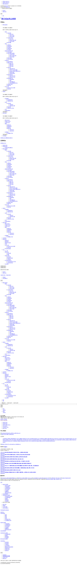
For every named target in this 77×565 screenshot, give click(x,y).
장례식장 (7, 550)
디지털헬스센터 (8, 520)
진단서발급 (9, 170)
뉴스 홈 (6, 250)
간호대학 (7, 544)
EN (3, 15)
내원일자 (9, 163)
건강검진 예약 (10, 155)
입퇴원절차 (11, 197)
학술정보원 (7, 548)
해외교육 (9, 217)
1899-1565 (8, 7)
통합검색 (3, 402)
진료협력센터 (10, 210)
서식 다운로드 (10, 177)
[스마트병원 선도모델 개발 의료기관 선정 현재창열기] (41, 478)
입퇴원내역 (9, 166)
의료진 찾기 (5, 145)
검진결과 (9, 165)
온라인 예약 (11, 154)
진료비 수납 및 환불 (13, 188)
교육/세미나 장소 (10, 218)
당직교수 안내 (12, 195)
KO (3, 399)
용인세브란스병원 (4, 538)
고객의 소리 (7, 226)
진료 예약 (9, 151)
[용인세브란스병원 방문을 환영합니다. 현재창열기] (8, 478)
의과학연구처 (7, 519)
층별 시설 (11, 182)
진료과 (4, 277)
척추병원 (7, 499)
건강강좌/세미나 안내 (11, 261)
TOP (1, 482)
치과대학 (7, 543)
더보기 (4, 442)
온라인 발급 (11, 174)
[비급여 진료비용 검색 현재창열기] (66, 478)
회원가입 (4, 272)
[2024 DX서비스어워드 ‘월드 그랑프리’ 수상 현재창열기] (54, 479)
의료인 (4, 91)
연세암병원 (7, 486)
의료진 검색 (9, 402)
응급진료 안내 (12, 193)
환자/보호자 (5, 24)
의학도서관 (7, 549)
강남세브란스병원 (6, 495)
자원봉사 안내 (10, 236)
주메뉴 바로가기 (6, 2)
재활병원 (7, 491)
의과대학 (7, 542)
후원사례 (9, 365)
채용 (8, 254)
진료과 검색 (15, 402)
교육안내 (11, 215)
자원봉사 (7, 235)
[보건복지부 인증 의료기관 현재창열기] (55, 478)
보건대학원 (7, 545)
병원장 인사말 (8, 242)
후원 (6, 227)
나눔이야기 (11, 234)
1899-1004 (6, 5)
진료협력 (7, 209)
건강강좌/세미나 (8, 260)
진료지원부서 (7, 221)
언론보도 (9, 259)
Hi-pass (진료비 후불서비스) (14, 189)
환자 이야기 (7, 223)
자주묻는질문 (10, 202)
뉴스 (4, 249)
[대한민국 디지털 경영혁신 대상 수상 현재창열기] (24, 478)
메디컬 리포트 (10, 391)
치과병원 (7, 501)
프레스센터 (7, 255)
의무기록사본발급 (10, 171)
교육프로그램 (12, 216)
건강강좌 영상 (10, 262)
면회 (10, 198)
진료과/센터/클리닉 (9, 147)
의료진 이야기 (8, 224)
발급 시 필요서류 (12, 173)
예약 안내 (11, 152)
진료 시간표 (11, 153)
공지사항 (9, 253)
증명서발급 (9, 176)
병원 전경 (11, 183)
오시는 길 (7, 204)
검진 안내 (11, 157)
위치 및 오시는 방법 (11, 205)
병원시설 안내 (10, 180)
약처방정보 (9, 164)
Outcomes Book (8, 248)
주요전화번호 (10, 179)
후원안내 (9, 228)
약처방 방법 (11, 190)
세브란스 (2, 512)
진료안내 (9, 185)
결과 (6, 161)
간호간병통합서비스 (13, 201)
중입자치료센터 (8, 492)
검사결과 (9, 167)
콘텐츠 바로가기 (6, 1)
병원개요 (7, 241)
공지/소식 (7, 252)
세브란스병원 (5, 484)
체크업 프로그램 (12, 158)
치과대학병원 (5, 493)
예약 (6, 283)
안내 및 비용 (11, 172)
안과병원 (7, 490)
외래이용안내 (12, 186)
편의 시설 (11, 184)
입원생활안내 (12, 199)
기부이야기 (11, 233)
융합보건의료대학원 (9, 546)
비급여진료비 (12, 191)
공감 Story (5, 222)
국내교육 (9, 214)
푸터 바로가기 (5, 3)
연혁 (6, 243)
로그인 (4, 271)
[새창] (10, 444)
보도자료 (9, 256)
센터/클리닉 (5, 278)
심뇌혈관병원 (7, 497)
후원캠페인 (9, 229)
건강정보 (4, 237)
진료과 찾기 (5, 146)
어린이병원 (7, 489)
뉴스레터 (7, 263)
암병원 (6, 498)
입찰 (6, 518)
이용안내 (7, 178)
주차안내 (9, 207)
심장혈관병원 (7, 524)
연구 (6, 220)
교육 (6, 346)
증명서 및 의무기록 (9, 302)
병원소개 (4, 239)
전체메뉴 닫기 (3, 143)
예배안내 (9, 203)
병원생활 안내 (10, 196)
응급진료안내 (10, 192)
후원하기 (9, 230)
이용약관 (4, 554)
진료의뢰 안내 (10, 211)
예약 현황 (9, 160)
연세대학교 (2, 540)
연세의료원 (2, 513)
